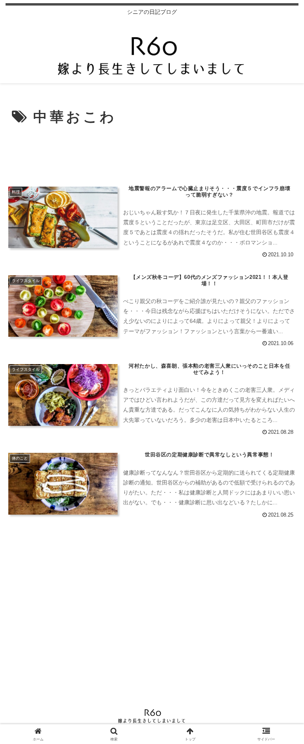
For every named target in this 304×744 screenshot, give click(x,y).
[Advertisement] (152, 153)
